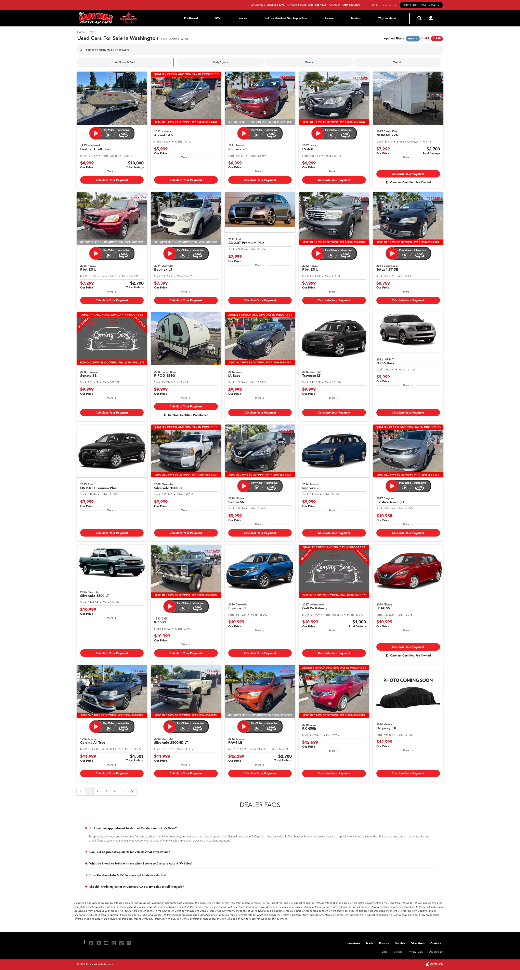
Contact (356, 18)
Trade (369, 943)
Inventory (353, 943)
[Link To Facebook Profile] (91, 943)
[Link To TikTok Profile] (122, 943)
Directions (418, 943)
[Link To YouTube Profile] (106, 943)
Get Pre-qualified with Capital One (285, 18)
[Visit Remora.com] (434, 965)
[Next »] (132, 791)
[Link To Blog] (129, 943)
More (110, 171)
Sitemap (397, 952)
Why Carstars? (387, 18)
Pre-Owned (191, 18)
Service (329, 18)
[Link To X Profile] (99, 943)
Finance (242, 18)
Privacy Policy (415, 952)
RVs (217, 18)
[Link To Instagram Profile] (114, 943)
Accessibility (436, 952)
